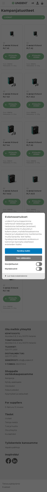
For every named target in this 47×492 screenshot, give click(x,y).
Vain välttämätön (23, 258)
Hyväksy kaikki (23, 251)
